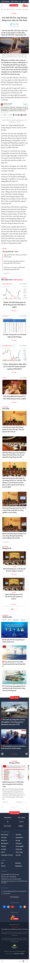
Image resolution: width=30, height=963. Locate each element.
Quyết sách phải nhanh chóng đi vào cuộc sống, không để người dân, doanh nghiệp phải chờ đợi (14, 536)
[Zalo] (20, 905)
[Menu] (2, 961)
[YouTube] (12, 905)
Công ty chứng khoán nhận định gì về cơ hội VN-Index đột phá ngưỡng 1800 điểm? (14, 366)
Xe (20, 1)
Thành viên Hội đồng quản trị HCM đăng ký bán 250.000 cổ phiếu (14, 305)
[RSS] (24, 905)
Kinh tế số (26, 9)
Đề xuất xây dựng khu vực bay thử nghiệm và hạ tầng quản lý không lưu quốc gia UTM (13, 721)
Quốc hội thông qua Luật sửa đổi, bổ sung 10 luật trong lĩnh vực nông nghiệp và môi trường (14, 510)
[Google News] (23, 961)
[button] (12, 608)
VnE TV (24, 1)
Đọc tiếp (5, 409)
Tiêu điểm (6, 9)
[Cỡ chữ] (20, 961)
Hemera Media (21, 949)
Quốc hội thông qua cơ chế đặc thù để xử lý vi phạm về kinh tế (13, 596)
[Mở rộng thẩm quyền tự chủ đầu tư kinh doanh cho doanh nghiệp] (13, 736)
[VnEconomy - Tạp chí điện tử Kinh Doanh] (14, 811)
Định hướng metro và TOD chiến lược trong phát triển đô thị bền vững (13, 782)
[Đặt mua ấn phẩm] (25, 5)
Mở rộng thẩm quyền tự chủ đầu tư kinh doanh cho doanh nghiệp (12, 746)
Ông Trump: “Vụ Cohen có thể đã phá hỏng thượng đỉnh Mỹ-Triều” (14, 268)
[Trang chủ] (2, 9)
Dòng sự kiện (14, 762)
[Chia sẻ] (27, 961)
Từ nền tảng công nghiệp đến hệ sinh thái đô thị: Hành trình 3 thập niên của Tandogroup (13, 688)
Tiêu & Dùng (14, 1)
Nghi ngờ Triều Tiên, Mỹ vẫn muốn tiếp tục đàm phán (15, 255)
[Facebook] (4, 905)
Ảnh (2, 861)
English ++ (21, 824)
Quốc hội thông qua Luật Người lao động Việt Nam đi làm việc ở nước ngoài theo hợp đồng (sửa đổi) (13, 455)
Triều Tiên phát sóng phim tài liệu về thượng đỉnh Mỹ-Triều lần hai (14, 262)
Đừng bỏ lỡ (6, 548)
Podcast (10, 619)
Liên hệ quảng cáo (14, 895)
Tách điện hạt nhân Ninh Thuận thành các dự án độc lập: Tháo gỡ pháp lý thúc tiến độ (13, 429)
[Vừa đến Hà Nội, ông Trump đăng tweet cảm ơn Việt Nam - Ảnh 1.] (14, 103)
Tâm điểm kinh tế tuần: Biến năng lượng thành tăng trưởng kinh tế (13, 663)
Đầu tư (13, 9)
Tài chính (18, 9)
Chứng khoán (5, 1)
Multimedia (7, 616)
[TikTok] (16, 905)
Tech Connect (7, 824)
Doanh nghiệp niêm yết (7, 283)
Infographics (16, 619)
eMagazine (23, 619)
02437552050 (6, 891)
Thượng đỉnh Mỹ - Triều (10, 251)
